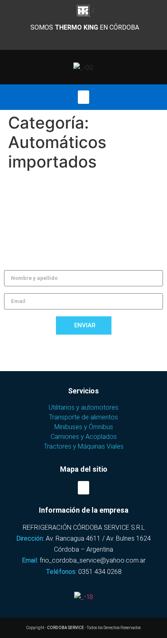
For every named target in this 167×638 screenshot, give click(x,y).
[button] (83, 97)
